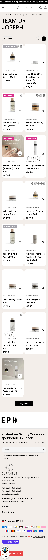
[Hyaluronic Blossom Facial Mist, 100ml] (13, 369)
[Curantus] (27, 420)
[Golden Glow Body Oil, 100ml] (35, 104)
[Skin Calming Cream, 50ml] (13, 280)
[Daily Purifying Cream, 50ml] (13, 192)
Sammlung (19, 14)
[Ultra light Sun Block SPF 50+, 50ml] (35, 146)
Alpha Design (39, 536)
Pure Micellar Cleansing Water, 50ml (11, 345)
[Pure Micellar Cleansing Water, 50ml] (13, 323)
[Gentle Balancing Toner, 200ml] (13, 104)
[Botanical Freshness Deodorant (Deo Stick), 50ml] (35, 235)
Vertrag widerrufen (11, 553)
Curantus (13, 536)
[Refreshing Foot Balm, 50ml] (35, 280)
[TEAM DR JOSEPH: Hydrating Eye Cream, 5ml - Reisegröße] (35, 55)
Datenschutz (7, 458)
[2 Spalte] (44, 38)
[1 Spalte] (38, 38)
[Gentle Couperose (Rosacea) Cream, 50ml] (13, 146)
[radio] (27, 158)
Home (8, 14)
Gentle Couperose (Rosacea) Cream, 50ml (12, 168)
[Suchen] (40, 7)
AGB (36, 456)
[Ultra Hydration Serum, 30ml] (13, 55)
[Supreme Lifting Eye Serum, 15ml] (35, 192)
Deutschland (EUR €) (14, 521)
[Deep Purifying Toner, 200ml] (13, 235)
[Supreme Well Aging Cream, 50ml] (35, 323)
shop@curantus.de (10, 494)
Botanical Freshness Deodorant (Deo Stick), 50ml (35, 257)
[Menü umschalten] (2, 7)
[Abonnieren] (43, 450)
